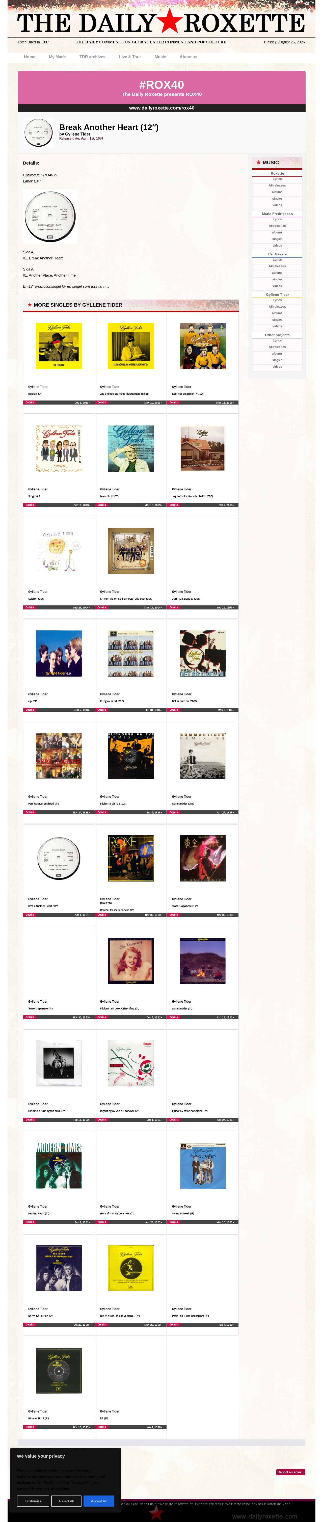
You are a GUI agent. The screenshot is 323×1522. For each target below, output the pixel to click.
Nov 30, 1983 (153, 915)
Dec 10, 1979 (81, 1427)
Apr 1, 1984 (82, 915)
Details (30, 402)
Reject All (66, 1501)
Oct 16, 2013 (81, 505)
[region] (65, 1480)
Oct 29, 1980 (81, 1324)
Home (29, 57)
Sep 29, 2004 (81, 607)
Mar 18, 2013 (153, 505)
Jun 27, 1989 (225, 812)
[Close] (116, 1452)
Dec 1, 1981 (154, 1120)
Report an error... (291, 1472)
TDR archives (92, 57)
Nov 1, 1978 (154, 1427)
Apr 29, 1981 (153, 1222)
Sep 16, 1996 (225, 607)
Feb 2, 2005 (226, 505)
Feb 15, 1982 (81, 1120)
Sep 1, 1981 (82, 1222)
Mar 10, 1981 (225, 1222)
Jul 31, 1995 (153, 710)
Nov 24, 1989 (81, 812)
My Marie (57, 57)
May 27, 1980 (152, 1324)
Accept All (98, 1501)
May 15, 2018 (224, 402)
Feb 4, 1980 (226, 1324)
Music (160, 57)
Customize (33, 1501)
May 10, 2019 (152, 402)
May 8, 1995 (225, 710)
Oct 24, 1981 (225, 1120)
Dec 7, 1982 (154, 1017)
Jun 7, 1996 (81, 710)
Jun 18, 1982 (225, 1017)
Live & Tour (130, 57)
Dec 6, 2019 (82, 402)
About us (188, 57)
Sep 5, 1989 (154, 812)
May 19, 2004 (152, 607)
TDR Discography (77, 409)
